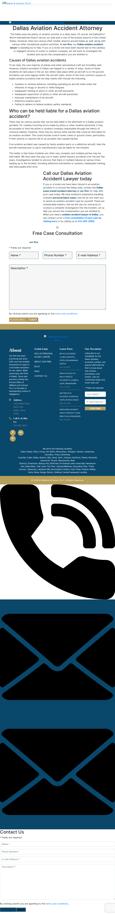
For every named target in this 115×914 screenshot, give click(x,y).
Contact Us (40, 376)
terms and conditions (66, 313)
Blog (37, 366)
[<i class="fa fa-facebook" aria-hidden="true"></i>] (13, 433)
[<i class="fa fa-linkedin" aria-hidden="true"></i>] (21, 433)
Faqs (36, 371)
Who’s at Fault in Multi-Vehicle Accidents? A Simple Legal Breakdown (69, 380)
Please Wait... (18, 319)
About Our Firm (42, 361)
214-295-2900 (86, 221)
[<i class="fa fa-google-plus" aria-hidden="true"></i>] (13, 439)
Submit (33, 319)
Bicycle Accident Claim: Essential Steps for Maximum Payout (69, 360)
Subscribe (95, 409)
